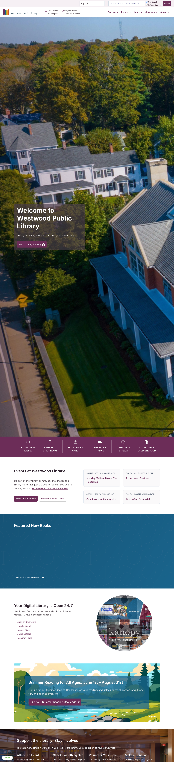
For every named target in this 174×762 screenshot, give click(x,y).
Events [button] (124, 12)
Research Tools (24, 638)
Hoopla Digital (24, 626)
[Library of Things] (100, 443)
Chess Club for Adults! (138, 499)
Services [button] (150, 12)
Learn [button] (137, 12)
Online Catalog (24, 634)
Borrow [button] (112, 12)
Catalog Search (154, 5)
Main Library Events (26, 498)
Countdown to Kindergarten (101, 499)
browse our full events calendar (50, 488)
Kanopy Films (23, 630)
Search (167, 3)
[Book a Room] (50, 443)
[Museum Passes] (28, 443)
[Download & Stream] (123, 443)
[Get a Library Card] (75, 443)
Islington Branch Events (52, 498)
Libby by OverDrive (26, 622)
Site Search (152, 2)
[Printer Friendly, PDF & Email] (7, 757)
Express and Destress (137, 478)
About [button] (163, 12)
